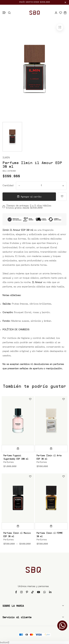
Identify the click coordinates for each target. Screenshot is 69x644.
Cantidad (8, 186)
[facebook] (16, 592)
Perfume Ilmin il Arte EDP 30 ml (49, 457)
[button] (4, 12)
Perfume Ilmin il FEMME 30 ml (50, 534)
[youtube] (38, 592)
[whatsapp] (44, 592)
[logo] (34, 13)
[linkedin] (50, 592)
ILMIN (6, 158)
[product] (59, 27)
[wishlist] (60, 12)
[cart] (65, 12)
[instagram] (21, 592)
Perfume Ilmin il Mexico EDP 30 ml (17, 534)
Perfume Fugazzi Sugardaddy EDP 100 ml (15, 457)
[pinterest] (27, 592)
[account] (56, 12)
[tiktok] (32, 592)
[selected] (18, 448)
